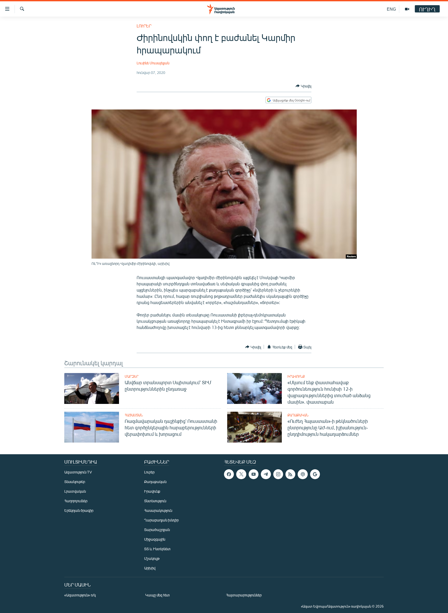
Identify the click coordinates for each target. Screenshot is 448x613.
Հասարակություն (158, 510)
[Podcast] (302, 474)
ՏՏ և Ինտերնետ (157, 549)
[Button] (303, 86)
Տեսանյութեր (74, 481)
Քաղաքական (298, 415)
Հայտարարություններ (244, 595)
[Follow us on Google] (315, 474)
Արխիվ (149, 568)
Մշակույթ (151, 558)
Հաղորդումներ (75, 501)
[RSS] (290, 474)
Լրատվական (75, 491)
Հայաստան (134, 415)
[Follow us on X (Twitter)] (241, 474)
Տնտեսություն (155, 501)
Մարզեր (131, 376)
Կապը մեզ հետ (157, 595)
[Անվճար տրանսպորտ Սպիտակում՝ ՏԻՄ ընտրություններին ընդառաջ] (91, 388)
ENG (391, 8)
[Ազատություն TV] (407, 9)
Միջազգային (154, 539)
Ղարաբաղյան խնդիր (161, 520)
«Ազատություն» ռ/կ (80, 595)
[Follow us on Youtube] (253, 474)
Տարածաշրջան (157, 529)
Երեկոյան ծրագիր (78, 510)
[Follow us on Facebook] (229, 474)
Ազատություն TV (78, 472)
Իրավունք (296, 376)
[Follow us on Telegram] (266, 474)
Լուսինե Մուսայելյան (153, 63)
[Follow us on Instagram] (278, 474)
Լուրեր (144, 25)
